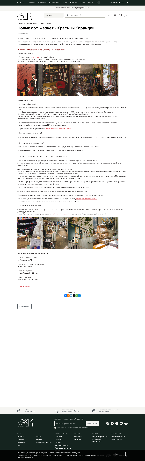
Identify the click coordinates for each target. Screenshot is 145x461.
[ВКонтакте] (65, 295)
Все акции (77, 439)
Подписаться (92, 423)
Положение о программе (97, 440)
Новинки (32, 3)
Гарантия (58, 439)
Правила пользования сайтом (63, 449)
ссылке (36, 57)
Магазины (73, 3)
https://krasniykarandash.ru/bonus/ (59, 129)
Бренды (38, 437)
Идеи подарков (116, 439)
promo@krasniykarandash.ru (86, 199)
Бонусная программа (99, 437)
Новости (39, 439)
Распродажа (42, 3)
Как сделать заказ (61, 445)
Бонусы (65, 3)
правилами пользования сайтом (78, 428)
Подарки (90, 3)
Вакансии (20, 439)
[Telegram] (71, 295)
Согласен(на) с (73, 428)
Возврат (58, 442)
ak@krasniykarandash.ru (60, 214)
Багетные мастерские (43, 442)
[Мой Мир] (79, 295)
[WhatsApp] (76, 295)
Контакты (20, 437)
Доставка (58, 437)
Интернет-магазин (24, 286)
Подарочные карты (118, 437)
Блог (83, 3)
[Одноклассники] (68, 295)
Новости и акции (54, 3)
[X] (74, 295)
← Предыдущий (24, 306)
